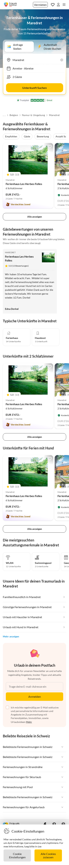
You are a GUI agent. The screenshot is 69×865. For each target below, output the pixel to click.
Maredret (54, 115)
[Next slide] (62, 172)
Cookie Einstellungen (17, 855)
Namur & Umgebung (33, 115)
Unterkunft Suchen (34, 87)
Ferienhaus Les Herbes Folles (24, 183)
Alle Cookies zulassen (48, 855)
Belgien (14, 115)
